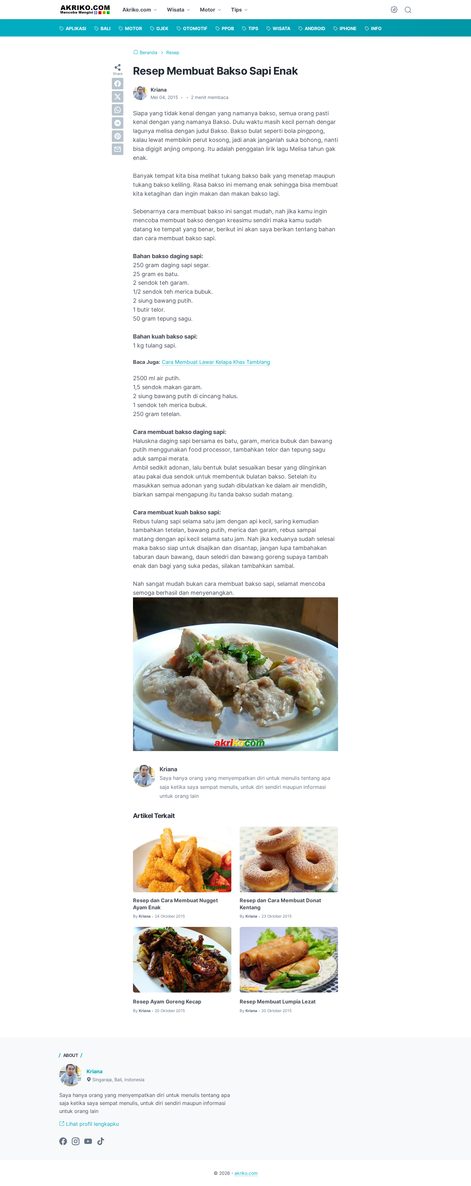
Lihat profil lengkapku (91, 1124)
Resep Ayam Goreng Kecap (167, 1001)
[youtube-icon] (88, 1142)
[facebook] (117, 83)
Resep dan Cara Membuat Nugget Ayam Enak (175, 904)
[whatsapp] (117, 110)
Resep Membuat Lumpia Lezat (278, 1001)
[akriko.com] (85, 9)
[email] (117, 149)
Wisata (175, 9)
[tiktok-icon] (100, 1142)
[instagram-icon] (75, 1142)
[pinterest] (117, 136)
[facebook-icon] (63, 1142)
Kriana (95, 1071)
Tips (236, 9)
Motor (207, 9)
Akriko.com (136, 9)
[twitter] (117, 96)
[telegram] (117, 123)
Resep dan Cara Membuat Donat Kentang (280, 904)
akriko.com (246, 1173)
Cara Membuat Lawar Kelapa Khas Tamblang (216, 362)
